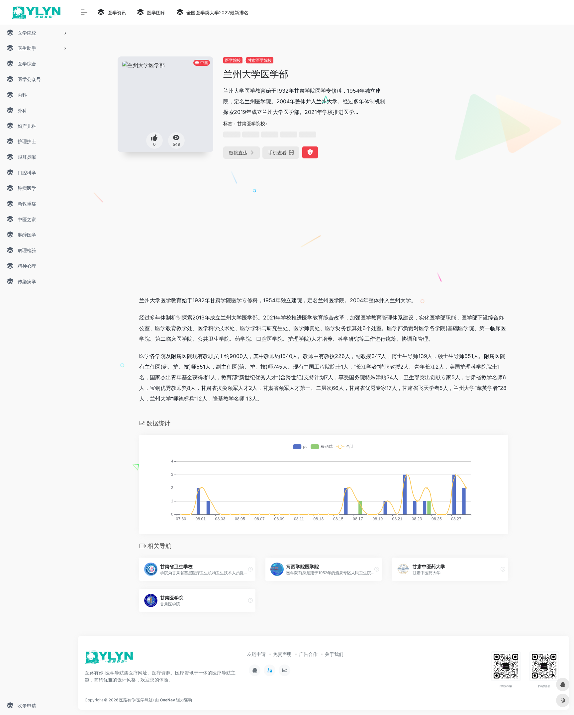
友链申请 (256, 654)
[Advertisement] (464, 102)
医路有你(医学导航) (136, 699)
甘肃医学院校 (260, 60)
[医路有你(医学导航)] (109, 659)
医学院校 (233, 60)
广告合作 (308, 654)
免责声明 (282, 654)
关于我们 (334, 654)
